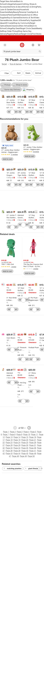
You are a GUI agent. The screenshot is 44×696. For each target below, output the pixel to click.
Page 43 (9, 453)
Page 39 (16, 451)
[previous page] (15, 428)
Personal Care (25, 12)
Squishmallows (41, 343)
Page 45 (24, 453)
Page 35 (24, 448)
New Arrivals (25, 26)
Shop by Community (21, 23)
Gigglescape (8, 302)
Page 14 (16, 437)
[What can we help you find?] (22, 51)
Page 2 (13, 432)
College (9, 4)
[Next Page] (40, 468)
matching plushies (14, 468)
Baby (11, 12)
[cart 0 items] (39, 45)
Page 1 (6, 432)
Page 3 (20, 432)
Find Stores (36, 34)
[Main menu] (5, 45)
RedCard (17, 34)
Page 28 (9, 445)
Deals (8, 26)
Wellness (21, 15)
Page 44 (16, 453)
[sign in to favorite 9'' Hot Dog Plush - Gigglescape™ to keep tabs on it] (23, 401)
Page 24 (16, 442)
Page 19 (16, 440)
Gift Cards (9, 23)
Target (4, 64)
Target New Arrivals (8, 1)
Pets (9, 15)
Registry (10, 34)
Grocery (16, 9)
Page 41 (32, 451)
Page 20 (24, 440)
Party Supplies (32, 20)
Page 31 (32, 445)
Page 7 (6, 434)
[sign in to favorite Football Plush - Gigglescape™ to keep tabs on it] (34, 359)
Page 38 (9, 451)
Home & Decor (16, 7)
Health (14, 15)
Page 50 (31, 456)
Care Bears (8, 343)
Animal (38, 73)
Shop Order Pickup (10, 31)
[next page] (29, 428)
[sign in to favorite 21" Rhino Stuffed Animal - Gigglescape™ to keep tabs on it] (34, 391)
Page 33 (9, 448)
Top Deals (16, 28)
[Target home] (22, 45)
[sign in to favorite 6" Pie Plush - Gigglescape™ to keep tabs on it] (34, 309)
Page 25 (24, 442)
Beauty (16, 12)
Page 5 (33, 432)
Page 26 (32, 442)
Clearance (15, 26)
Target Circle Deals (28, 28)
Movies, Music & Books (16, 20)
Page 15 (24, 437)
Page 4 (26, 432)
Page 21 (32, 440)
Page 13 (9, 437)
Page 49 (23, 456)
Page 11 (34, 434)
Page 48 (15, 456)
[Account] (33, 45)
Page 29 (16, 445)
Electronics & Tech (26, 17)
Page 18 (9, 440)
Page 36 (32, 448)
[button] (7, 145)
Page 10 (26, 434)
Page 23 (9, 442)
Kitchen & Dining (30, 7)
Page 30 (24, 445)
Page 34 (16, 448)
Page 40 (24, 451)
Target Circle (26, 34)
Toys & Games (13, 17)
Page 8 (12, 434)
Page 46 (32, 453)
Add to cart (7, 159)
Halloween (16, 4)
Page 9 (19, 434)
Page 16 (32, 437)
